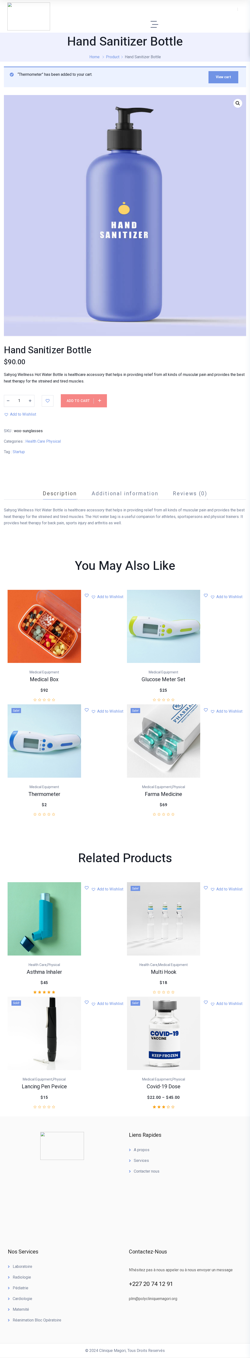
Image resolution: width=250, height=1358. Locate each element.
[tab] (60, 493)
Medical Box (44, 679)
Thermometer (44, 794)
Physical (53, 441)
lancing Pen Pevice (44, 1086)
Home (94, 57)
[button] (20, 414)
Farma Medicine (163, 794)
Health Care (35, 441)
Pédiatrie (20, 1288)
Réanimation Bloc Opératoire (37, 1320)
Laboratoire (22, 1266)
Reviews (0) (190, 493)
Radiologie (22, 1277)
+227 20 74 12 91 (151, 1284)
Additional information (125, 493)
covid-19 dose (163, 1086)
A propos (141, 1150)
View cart (223, 77)
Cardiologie (22, 1298)
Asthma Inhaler (44, 972)
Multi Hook (163, 972)
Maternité (21, 1309)
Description (60, 493)
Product (112, 57)
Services (141, 1160)
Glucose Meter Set (163, 679)
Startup (19, 451)
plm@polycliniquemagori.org (153, 1298)
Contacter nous (146, 1171)
